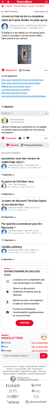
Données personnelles (11, 371)
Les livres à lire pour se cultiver (15, 89)
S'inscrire (24, 323)
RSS (29, 369)
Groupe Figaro (22, 374)
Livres (31, 6)
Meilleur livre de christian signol (16, 86)
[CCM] (36, 385)
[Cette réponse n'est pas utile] (28, 138)
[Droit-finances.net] (36, 391)
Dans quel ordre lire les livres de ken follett (20, 83)
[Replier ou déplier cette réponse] (46, 113)
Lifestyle (7, 343)
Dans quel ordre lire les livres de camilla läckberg (23, 96)
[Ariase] (12, 401)
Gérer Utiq (42, 371)
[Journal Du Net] (12, 391)
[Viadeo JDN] (36, 396)
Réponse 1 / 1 (7, 113)
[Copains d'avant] (12, 396)
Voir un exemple (39, 342)
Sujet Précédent (11, 11)
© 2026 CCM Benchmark (37, 374)
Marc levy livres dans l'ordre (14, 93)
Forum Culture (21, 6)
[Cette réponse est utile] (20, 138)
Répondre (14, 145)
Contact (10, 369)
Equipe (21, 366)
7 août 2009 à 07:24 (36, 28)
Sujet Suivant (39, 11)
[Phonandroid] (36, 402)
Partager (26, 70)
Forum (9, 6)
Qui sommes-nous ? (11, 366)
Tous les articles (20, 369)
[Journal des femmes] (12, 385)
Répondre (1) (10, 70)
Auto (5, 346)
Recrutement (37, 369)
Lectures (40, 6)
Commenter (10, 138)
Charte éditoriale (32, 366)
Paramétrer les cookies (29, 371)
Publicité (42, 366)
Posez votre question (33, 145)
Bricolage (7, 350)
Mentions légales (9, 374)
